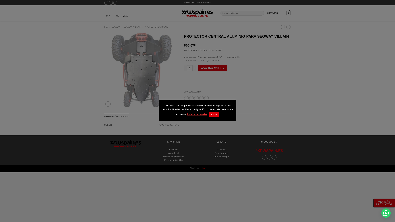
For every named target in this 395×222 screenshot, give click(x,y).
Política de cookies (197, 114)
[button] (386, 213)
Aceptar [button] (213, 114)
